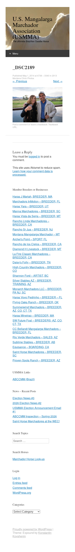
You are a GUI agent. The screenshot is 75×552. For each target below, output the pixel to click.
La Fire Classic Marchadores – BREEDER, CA (31, 255)
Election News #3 (23, 398)
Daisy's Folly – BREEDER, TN (32, 262)
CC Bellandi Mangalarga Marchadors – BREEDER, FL (37, 330)
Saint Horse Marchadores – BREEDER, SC (37, 353)
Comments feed (22, 488)
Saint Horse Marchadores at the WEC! (36, 421)
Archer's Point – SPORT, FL (30, 239)
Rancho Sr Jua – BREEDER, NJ (33, 229)
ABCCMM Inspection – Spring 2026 (35, 416)
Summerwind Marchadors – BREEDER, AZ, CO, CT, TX (37, 309)
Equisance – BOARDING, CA (31, 347)
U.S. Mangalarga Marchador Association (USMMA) (32, 28)
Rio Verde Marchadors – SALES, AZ (35, 337)
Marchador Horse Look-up (29, 459)
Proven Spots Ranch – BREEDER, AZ (36, 360)
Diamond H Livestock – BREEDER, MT (37, 249)
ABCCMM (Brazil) (24, 379)
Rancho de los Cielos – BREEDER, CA (37, 244)
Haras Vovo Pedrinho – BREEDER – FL (37, 297)
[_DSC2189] (37, 121)
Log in (16, 478)
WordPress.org (22, 493)
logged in (34, 156)
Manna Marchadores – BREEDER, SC (36, 211)
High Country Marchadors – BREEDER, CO (37, 269)
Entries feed (20, 483)
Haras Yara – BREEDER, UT (31, 206)
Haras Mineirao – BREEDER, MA (33, 315)
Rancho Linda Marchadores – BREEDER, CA (31, 222)
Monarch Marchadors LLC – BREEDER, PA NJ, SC (37, 290)
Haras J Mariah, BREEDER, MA (32, 196)
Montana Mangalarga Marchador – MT (36, 234)
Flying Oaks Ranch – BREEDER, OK (36, 302)
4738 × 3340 (43, 75)
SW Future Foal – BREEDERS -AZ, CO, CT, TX (37, 322)
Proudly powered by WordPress (32, 529)
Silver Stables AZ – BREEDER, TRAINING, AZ (32, 282)
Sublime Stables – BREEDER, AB (34, 342)
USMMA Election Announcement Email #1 (37, 409)
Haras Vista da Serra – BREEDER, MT (37, 216)
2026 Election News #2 (27, 403)
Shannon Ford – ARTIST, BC (30, 276)
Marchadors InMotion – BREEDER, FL (36, 201)
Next (57, 81)
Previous (20, 81)
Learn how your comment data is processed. (33, 173)
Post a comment (20, 124)
